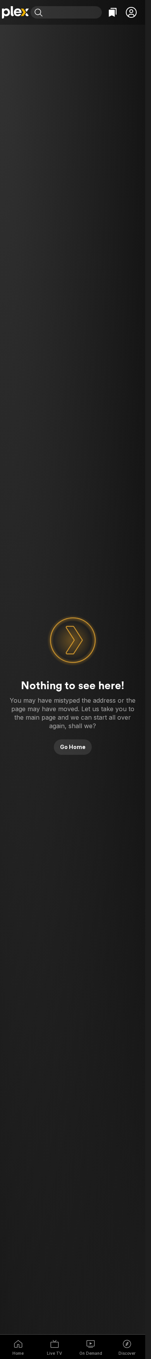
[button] (131, 12)
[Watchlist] (112, 12)
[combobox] (73, 12)
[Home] (15, 12)
